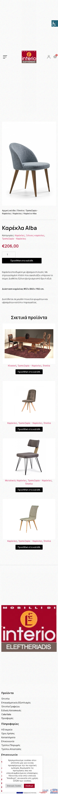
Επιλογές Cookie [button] (14, 786)
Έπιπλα (20, 210)
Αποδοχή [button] (29, 786)
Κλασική (12, 365)
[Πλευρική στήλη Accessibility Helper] (55, 23)
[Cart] (55, 57)
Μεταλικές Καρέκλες (16, 480)
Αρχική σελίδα (9, 210)
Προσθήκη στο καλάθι (21, 260)
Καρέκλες (17, 213)
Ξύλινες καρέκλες (35, 235)
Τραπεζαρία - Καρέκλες (14, 238)
